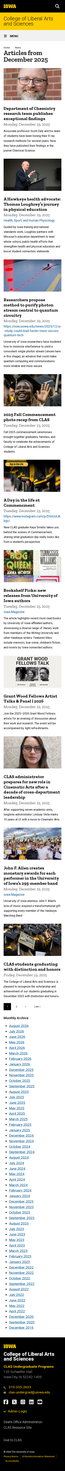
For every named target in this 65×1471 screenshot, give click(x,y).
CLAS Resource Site (18, 1427)
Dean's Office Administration (23, 1422)
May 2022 (16, 1306)
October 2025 (19, 1081)
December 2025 (21, 1070)
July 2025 (16, 1097)
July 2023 (16, 1229)
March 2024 (18, 1185)
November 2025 (21, 1075)
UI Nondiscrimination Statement (38, 1456)
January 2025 (19, 1130)
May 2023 (16, 1240)
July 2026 (16, 1031)
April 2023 (17, 1245)
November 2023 (21, 1207)
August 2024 (19, 1157)
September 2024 (21, 1152)
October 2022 (19, 1278)
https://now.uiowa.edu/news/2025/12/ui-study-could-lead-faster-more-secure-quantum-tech (32, 331)
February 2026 (20, 1059)
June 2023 (17, 1234)
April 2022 (17, 1311)
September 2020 (21, 1322)
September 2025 (21, 1086)
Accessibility (12, 1461)
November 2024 (21, 1141)
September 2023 (21, 1218)
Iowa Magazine (14, 612)
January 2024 (19, 1196)
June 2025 (17, 1103)
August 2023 (19, 1223)
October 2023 (19, 1212)
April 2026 (17, 1048)
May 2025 (16, 1108)
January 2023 (19, 1262)
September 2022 (21, 1284)
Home (7, 47)
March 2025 (18, 1119)
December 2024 (21, 1135)
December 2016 (21, 1328)
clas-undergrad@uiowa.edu (29, 1392)
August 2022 (19, 1289)
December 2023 (21, 1201)
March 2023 (18, 1251)
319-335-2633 (20, 1387)
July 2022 (16, 1295)
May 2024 (16, 1174)
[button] (57, 6)
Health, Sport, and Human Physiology (29, 220)
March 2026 (18, 1053)
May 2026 (16, 1042)
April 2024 (17, 1179)
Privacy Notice (11, 1456)
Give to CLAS (13, 1440)
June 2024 (17, 1169)
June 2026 (17, 1037)
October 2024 (19, 1147)
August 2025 (19, 1092)
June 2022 (17, 1300)
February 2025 (20, 1125)
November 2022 (21, 1273)
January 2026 (19, 1064)
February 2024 (20, 1190)
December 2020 (21, 1317)
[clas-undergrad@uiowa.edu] (6, 1392)
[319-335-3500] (6, 1387)
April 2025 (17, 1114)
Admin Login (17, 1411)
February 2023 (20, 1256)
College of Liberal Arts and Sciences (28, 21)
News (18, 47)
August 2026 (19, 1026)
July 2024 (16, 1163)
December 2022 (21, 1267)
